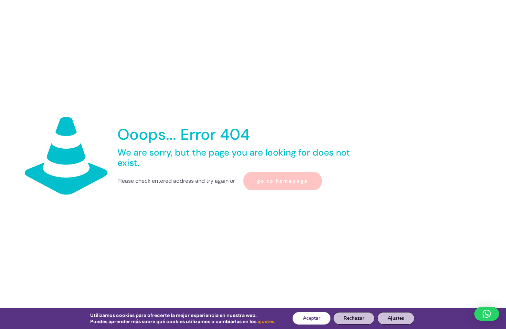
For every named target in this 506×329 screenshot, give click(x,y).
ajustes (265, 321)
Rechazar (354, 318)
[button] (486, 314)
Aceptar (311, 318)
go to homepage (282, 181)
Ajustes (396, 318)
